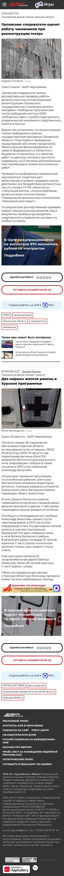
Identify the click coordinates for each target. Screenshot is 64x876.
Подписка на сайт (16, 730)
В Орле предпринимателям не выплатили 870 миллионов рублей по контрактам (31, 244)
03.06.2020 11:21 (10, 13)
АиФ (28, 81)
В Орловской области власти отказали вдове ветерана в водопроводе (36, 353)
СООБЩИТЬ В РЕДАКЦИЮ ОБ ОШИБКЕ (27, 764)
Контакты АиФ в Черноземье (23, 725)
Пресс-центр (40, 730)
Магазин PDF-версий (17, 747)
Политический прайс (18, 759)
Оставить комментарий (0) (32, 289)
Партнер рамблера (48, 860)
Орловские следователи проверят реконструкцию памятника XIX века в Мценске (35, 344)
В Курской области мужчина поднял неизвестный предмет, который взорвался (30, 614)
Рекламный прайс (16, 720)
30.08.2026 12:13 (10, 371)
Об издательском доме (19, 734)
